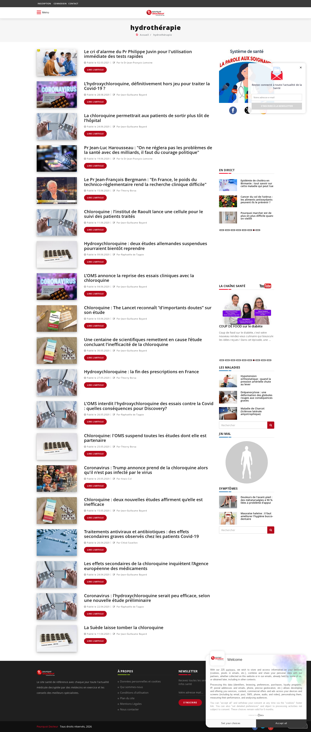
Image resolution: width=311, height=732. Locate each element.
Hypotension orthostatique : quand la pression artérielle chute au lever (256, 380)
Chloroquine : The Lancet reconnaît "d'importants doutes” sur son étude (147, 310)
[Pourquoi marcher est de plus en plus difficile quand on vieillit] (228, 217)
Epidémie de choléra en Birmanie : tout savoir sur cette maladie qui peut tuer (257, 183)
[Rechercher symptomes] (270, 530)
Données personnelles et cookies (140, 681)
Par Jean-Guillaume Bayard (131, 94)
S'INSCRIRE (190, 702)
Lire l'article (95, 69)
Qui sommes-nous (131, 687)
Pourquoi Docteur (48, 726)
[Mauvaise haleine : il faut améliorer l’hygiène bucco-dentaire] (228, 518)
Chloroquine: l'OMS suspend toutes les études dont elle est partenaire (145, 437)
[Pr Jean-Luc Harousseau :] (57, 158)
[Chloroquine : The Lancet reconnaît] (57, 318)
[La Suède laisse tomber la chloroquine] (57, 638)
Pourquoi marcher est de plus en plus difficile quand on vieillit (257, 215)
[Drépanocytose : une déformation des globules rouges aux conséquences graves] (228, 397)
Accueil (144, 34)
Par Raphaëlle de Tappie (130, 254)
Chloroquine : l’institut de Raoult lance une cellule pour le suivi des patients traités (143, 213)
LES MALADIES (229, 367)
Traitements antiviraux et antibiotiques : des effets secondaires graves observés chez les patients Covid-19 (141, 534)
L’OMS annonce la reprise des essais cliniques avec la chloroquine (139, 277)
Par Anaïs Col (124, 478)
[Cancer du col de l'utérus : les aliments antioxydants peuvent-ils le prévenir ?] (228, 201)
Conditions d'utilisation (134, 692)
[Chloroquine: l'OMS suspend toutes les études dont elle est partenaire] (57, 446)
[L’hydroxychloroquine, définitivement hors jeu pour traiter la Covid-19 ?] (57, 94)
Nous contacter (129, 709)
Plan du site (127, 698)
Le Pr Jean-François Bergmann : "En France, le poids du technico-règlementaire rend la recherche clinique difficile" (145, 181)
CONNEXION (60, 3)
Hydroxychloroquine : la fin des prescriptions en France (141, 371)
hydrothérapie (162, 34)
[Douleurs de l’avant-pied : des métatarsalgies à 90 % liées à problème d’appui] (228, 501)
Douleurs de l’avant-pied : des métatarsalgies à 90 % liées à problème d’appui (256, 499)
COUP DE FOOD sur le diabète (241, 326)
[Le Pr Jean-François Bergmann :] (57, 190)
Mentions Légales (131, 704)
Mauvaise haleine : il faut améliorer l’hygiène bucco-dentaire (257, 516)
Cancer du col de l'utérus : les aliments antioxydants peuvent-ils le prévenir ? (257, 199)
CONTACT (73, 3)
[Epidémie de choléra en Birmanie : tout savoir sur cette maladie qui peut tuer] (228, 185)
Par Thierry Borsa (126, 190)
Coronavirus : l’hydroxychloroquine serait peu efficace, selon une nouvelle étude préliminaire (147, 598)
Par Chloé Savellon (127, 542)
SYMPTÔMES (228, 489)
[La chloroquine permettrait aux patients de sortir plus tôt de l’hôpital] (57, 126)
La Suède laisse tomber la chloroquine (123, 627)
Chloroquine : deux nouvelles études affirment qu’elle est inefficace (143, 501)
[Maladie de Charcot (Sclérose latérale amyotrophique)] (228, 413)
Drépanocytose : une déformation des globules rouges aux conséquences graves (256, 396)
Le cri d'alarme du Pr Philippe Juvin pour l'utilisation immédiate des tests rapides (138, 53)
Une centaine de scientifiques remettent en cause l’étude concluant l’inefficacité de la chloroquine (143, 341)
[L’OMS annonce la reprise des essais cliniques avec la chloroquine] (57, 286)
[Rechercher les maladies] (270, 425)
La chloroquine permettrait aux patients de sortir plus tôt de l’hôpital (146, 117)
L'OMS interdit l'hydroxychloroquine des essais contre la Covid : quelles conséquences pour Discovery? (148, 405)
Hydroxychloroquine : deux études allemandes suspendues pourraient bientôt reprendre (145, 245)
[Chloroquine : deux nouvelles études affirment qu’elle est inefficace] (57, 510)
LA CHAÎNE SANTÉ (232, 286)
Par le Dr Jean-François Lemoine (134, 62)
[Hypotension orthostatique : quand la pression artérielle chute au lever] (228, 380)
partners (230, 669)
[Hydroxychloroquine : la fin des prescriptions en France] (57, 382)
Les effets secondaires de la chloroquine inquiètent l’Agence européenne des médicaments (146, 565)
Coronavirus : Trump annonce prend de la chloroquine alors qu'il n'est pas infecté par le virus (146, 470)
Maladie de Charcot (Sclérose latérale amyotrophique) (253, 411)
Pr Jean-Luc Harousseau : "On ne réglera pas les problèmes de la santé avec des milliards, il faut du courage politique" (148, 150)
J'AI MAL (225, 434)
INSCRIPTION (44, 3)
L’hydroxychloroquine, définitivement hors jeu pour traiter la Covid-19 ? (147, 86)
